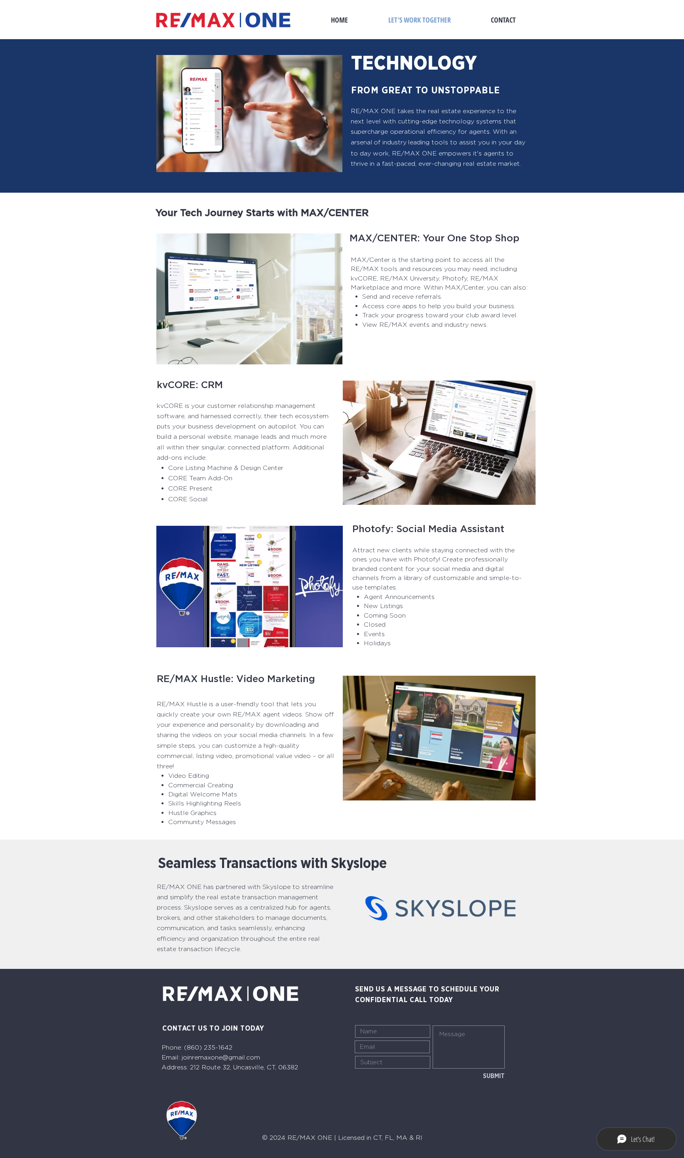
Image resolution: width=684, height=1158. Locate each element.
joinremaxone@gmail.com (221, 1057)
